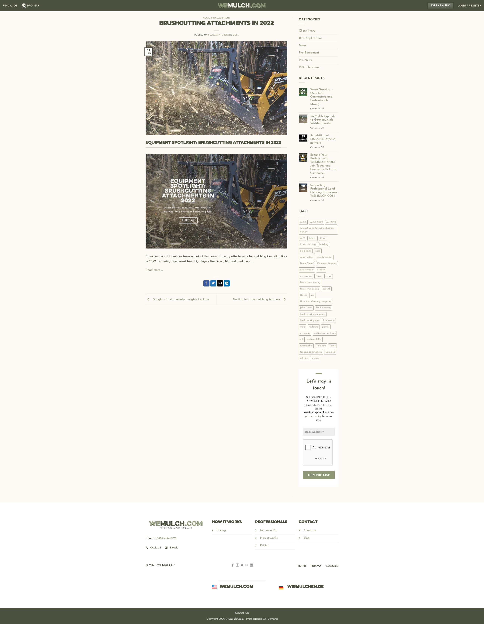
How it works (269, 538)
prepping (305, 333)
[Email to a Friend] (220, 283)
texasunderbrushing (311, 352)
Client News (307, 30)
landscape (329, 320)
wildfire (304, 358)
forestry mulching (309, 289)
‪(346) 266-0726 (166, 538)
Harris (303, 295)
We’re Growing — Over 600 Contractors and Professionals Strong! (321, 97)
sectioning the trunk (325, 333)
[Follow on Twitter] (242, 565)
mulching (314, 327)
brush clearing (308, 244)
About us (309, 530)
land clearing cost (310, 320)
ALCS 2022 (316, 222)
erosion (321, 270)
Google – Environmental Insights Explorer (180, 299)
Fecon (319, 276)
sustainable (306, 346)
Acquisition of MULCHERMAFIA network (322, 139)
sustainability (314, 339)
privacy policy (313, 416)
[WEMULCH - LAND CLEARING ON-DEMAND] (242, 6)
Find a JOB (10, 6)
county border (324, 257)
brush (323, 238)
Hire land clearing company (315, 301)
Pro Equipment (220, 18)
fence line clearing (310, 282)
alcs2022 (331, 222)
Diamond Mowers (327, 263)
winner (315, 358)
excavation (306, 276)
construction (306, 257)
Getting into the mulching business (257, 299)
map (302, 327)
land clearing (323, 308)
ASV (302, 238)
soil (301, 339)
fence (329, 276)
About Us (242, 613)
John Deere (306, 308)
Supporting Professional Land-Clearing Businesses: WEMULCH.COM (324, 191)
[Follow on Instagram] (237, 565)
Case (317, 251)
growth (326, 289)
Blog (306, 538)
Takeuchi (321, 346)
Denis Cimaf (307, 263)
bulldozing (305, 251)
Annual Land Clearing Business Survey (317, 230)
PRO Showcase (309, 67)
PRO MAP (33, 6)
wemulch (330, 352)
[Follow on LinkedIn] (251, 565)
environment (307, 270)
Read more (153, 270)
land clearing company (312, 314)
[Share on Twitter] (213, 283)
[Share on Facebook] (206, 283)
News (206, 18)
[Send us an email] (246, 565)
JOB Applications (310, 38)
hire (312, 295)
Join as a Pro (269, 530)
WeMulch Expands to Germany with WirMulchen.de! (322, 120)
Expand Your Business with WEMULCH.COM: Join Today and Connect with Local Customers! (323, 164)
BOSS (236, 35)
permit (326, 327)
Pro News (305, 60)
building (323, 244)
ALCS (303, 222)
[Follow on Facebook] (232, 565)
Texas (332, 346)
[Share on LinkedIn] (227, 283)
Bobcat (312, 238)
